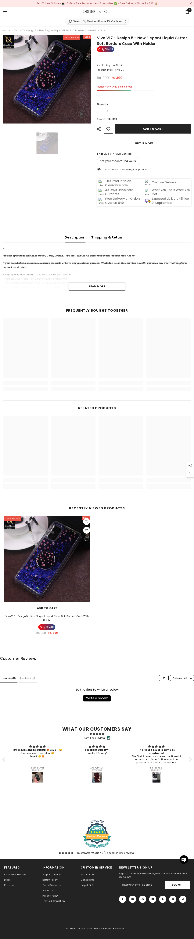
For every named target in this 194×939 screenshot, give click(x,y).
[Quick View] (86, 530)
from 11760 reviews (95, 738)
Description (75, 237)
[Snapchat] (162, 899)
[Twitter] (182, 899)
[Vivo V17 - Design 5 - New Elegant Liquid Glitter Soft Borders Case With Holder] (47, 559)
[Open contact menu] (184, 859)
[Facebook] (122, 899)
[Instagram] (132, 899)
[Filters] (164, 678)
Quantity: (103, 104)
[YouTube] (172, 899)
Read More (96, 286)
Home (6, 30)
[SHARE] (100, 129)
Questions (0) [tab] (27, 677)
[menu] (5, 11)
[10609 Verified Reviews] (97, 848)
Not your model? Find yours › (118, 161)
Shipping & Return (107, 237)
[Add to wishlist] (108, 129)
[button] (4, 759)
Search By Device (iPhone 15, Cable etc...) (99, 21)
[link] (25, 383)
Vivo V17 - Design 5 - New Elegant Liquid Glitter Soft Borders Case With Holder (47, 618)
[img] (97, 734)
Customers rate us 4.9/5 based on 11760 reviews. (106, 853)
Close (190, 3)
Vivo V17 (109, 154)
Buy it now (144, 143)
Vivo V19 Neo (123, 154)
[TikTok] (152, 899)
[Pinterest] (142, 899)
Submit (177, 885)
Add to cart (153, 129)
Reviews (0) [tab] (9, 677)
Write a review (97, 698)
